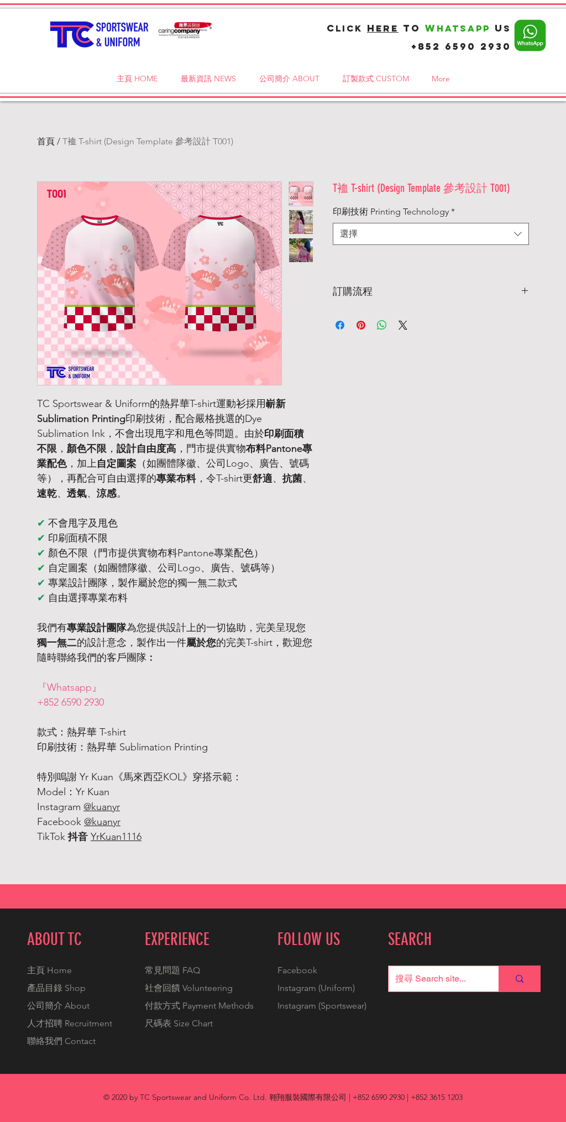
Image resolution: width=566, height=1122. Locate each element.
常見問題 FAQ (172, 970)
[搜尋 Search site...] (519, 978)
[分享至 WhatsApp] (382, 325)
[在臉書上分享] (340, 325)
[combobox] (431, 234)
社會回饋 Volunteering (189, 988)
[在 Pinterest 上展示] (361, 325)
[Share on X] (403, 325)
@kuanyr (101, 807)
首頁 (46, 141)
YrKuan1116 (116, 837)
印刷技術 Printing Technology (394, 211)
